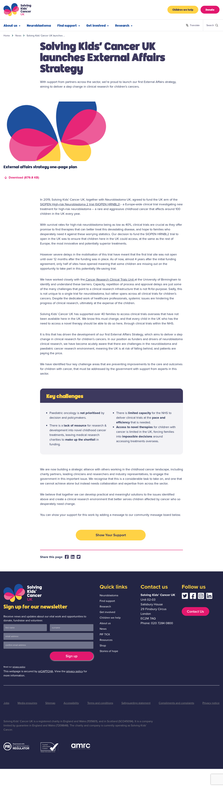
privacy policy (19, 666)
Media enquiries (27, 703)
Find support (67, 25)
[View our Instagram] (201, 597)
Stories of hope (109, 651)
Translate (193, 25)
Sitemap (50, 703)
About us (10, 25)
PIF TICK (105, 634)
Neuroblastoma (39, 25)
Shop (103, 645)
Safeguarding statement (136, 703)
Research (122, 25)
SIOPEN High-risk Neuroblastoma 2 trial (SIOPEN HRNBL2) (80, 204)
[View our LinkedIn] (209, 597)
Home (6, 35)
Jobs (6, 703)
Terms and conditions (100, 703)
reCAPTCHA (45, 671)
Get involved (96, 25)
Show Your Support (111, 535)
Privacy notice (211, 703)
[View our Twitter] (185, 597)
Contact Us (195, 611)
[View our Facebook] (193, 597)
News (18, 35)
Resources (106, 640)
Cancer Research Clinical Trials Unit (109, 279)
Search (208, 25)
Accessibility (71, 703)
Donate (210, 9)
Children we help (182, 9)
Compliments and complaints (176, 703)
